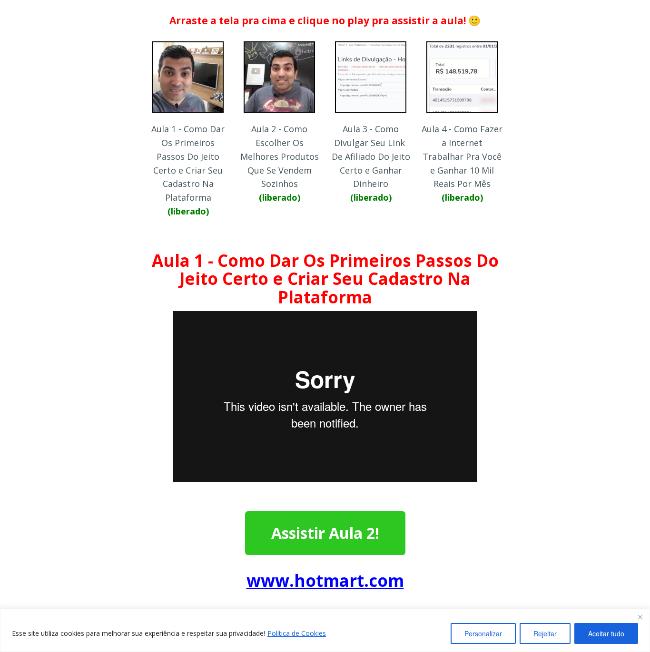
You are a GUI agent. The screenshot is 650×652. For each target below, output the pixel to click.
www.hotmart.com (325, 580)
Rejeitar (545, 633)
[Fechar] (640, 617)
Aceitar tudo (606, 633)
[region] (325, 630)
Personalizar (483, 633)
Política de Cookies (296, 633)
